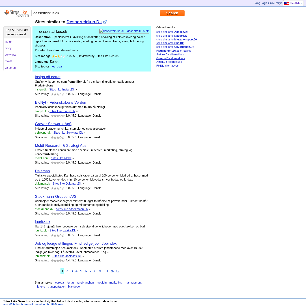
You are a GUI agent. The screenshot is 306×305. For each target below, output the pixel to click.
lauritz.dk (42, 221)
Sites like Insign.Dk (62, 89)
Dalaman (42, 171)
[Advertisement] (189, 141)
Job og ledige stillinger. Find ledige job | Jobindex (76, 243)
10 (106, 271)
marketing (115, 282)
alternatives (173, 50)
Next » (115, 271)
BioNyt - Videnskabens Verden (60, 102)
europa (57, 66)
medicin (102, 282)
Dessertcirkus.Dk (84, 21)
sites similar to (172, 32)
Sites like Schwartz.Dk (68, 132)
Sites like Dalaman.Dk (67, 183)
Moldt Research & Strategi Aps (60, 145)
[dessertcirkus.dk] (124, 31)
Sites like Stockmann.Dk (72, 209)
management (133, 282)
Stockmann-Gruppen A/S (55, 196)
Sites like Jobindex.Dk (67, 256)
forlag (70, 282)
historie (40, 286)
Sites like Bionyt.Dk (62, 111)
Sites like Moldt (61, 158)
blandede (74, 286)
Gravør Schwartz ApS (53, 124)
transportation (56, 286)
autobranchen (85, 282)
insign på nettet (47, 77)
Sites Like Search (15, 301)
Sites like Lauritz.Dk (63, 230)
